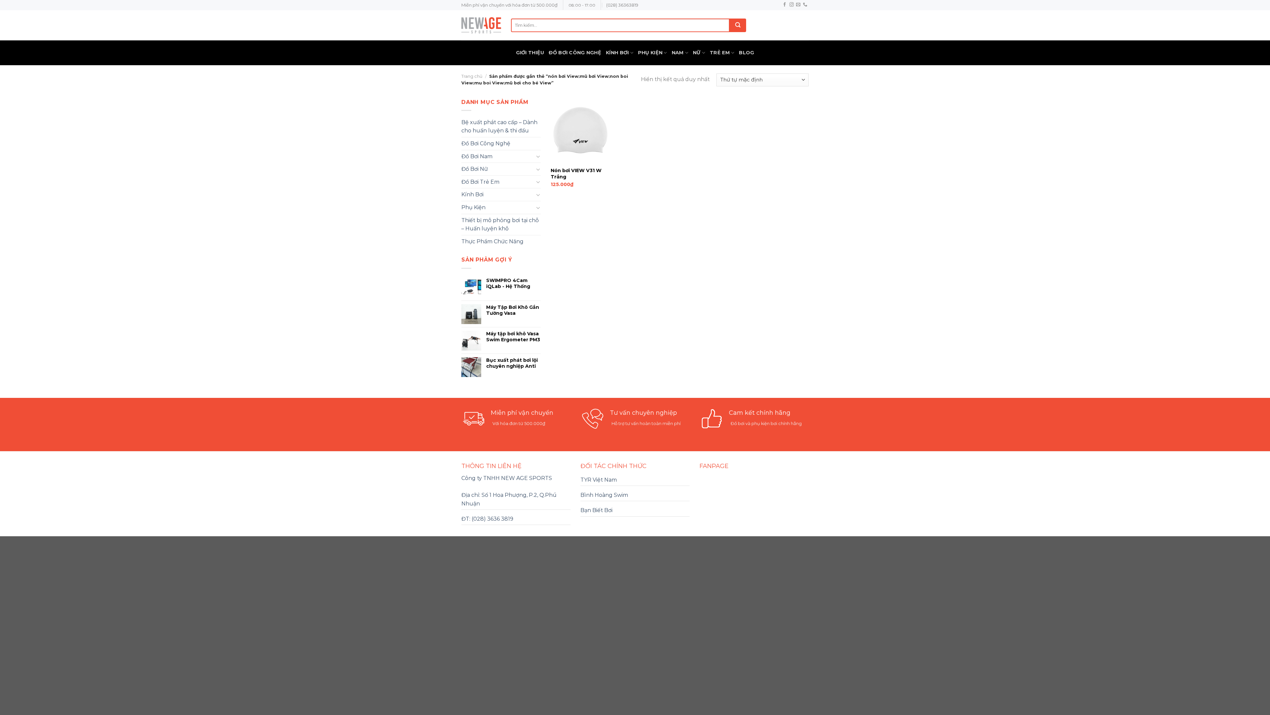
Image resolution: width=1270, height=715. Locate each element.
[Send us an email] (798, 4)
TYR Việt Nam (598, 480)
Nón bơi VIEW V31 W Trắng (576, 173)
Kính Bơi (617, 53)
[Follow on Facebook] (785, 4)
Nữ (697, 53)
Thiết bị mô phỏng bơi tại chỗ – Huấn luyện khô (500, 224)
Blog (746, 53)
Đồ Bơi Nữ (474, 169)
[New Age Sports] (481, 25)
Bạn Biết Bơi (596, 510)
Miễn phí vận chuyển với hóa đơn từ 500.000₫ (509, 5)
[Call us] (805, 4)
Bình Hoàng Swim (604, 495)
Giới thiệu (530, 53)
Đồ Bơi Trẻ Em (480, 182)
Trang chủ (472, 76)
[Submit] (738, 25)
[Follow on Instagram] (791, 4)
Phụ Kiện (650, 53)
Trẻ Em (720, 53)
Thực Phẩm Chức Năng (492, 241)
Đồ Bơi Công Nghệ (575, 53)
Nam (678, 53)
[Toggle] (538, 156)
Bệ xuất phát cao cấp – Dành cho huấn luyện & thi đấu (499, 126)
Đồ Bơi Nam (476, 156)
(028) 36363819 (622, 5)
